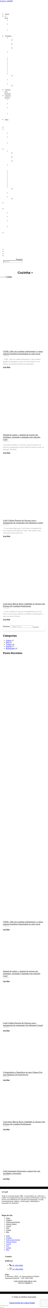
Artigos (8, 640)
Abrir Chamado (12, 101)
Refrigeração (13, 74)
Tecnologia (13, 70)
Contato (8, 1230)
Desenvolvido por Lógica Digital (22, 1302)
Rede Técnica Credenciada (13, 109)
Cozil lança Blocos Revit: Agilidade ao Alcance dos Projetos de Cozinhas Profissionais (24, 605)
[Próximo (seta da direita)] (3, 1307)
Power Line (15, 45)
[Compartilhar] (5, 1305)
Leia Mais (6, 367)
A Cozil (8, 1226)
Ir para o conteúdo (6, 1)
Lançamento (13, 58)
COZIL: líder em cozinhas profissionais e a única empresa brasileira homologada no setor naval (23, 352)
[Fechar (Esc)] (7, 1305)
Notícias (9, 646)
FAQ (7, 1228)
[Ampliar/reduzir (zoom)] (1, 1305)
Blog (6, 119)
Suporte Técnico (11, 1224)
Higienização (13, 72)
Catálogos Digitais (12, 21)
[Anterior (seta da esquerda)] (1, 1307)
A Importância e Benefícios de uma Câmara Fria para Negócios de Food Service (22, 1073)
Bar (10, 66)
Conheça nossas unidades (12, 32)
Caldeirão (12, 60)
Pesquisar (19, 259)
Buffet (11, 68)
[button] (2, 123)
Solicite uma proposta (13, 1222)
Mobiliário (12, 62)
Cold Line (15, 77)
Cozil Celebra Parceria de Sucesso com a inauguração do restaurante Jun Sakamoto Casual (23, 521)
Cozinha (9, 644)
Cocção (11, 38)
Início (2, 277)
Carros (11, 64)
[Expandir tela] (3, 1305)
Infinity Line (16, 87)
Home (7, 14)
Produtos (8, 36)
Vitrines (11, 84)
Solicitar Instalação (12, 105)
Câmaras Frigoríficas (13, 81)
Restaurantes (10, 648)
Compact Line (16, 41)
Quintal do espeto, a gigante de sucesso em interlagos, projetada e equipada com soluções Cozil (21, 437)
